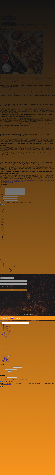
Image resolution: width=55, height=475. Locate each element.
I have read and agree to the (11, 286)
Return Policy (28, 302)
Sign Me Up (13, 289)
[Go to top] (0, 320)
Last (1, 279)
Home (28, 294)
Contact (28, 296)
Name (1, 276)
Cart (28, 297)
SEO (14, 318)
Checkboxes (3, 285)
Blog (29, 298)
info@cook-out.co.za (27, 309)
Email (1, 279)
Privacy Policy (17, 286)
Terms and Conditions (28, 304)
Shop (28, 295)
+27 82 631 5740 (27, 310)
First (1, 277)
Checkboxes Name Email (5, 282)
